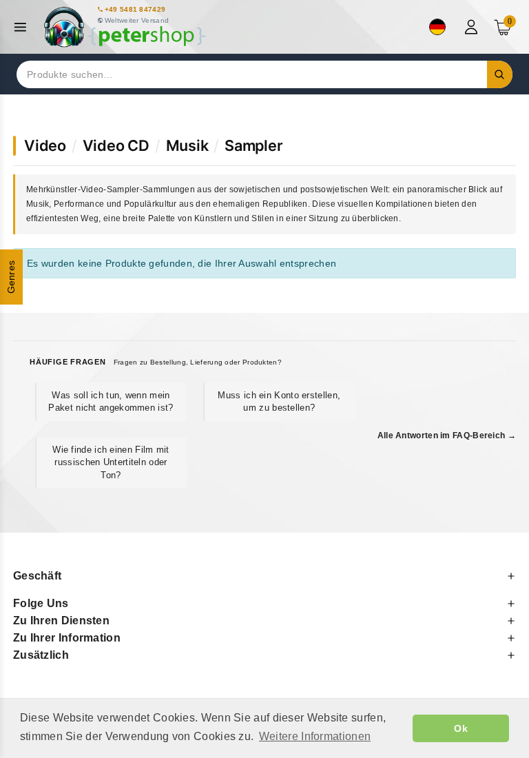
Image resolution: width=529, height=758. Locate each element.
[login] (473, 27)
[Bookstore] (124, 27)
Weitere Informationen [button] (315, 736)
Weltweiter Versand (137, 20)
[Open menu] (23, 27)
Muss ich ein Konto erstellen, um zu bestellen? (279, 401)
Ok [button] (461, 728)
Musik (187, 145)
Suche (500, 74)
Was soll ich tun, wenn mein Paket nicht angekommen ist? (110, 401)
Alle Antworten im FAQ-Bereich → (446, 435)
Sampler (254, 145)
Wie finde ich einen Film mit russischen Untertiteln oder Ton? (110, 462)
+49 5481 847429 (135, 9)
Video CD (116, 145)
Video (45, 145)
